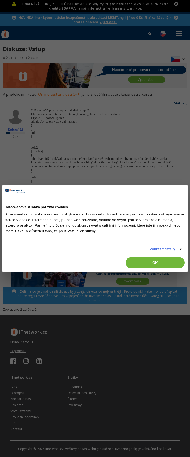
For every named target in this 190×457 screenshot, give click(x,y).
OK (155, 263)
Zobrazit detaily (162, 249)
